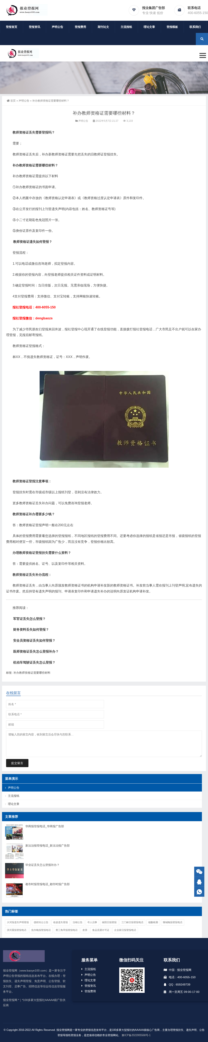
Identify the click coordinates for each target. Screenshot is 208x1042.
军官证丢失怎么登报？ (29, 618)
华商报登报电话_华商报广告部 (44, 826)
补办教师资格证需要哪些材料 (31, 672)
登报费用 (80, 26)
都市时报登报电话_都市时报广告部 (47, 884)
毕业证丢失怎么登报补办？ (42, 864)
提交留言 (17, 763)
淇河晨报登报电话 (16, 930)
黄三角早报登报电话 (67, 930)
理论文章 (149, 26)
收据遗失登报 (60, 922)
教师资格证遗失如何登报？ (32, 241)
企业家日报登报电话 (125, 930)
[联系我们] (199, 882)
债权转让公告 (41, 922)
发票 (84, 930)
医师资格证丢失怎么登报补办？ (36, 651)
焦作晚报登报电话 (41, 930)
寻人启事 (92, 922)
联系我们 (195, 26)
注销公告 (77, 922)
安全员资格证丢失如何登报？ (34, 640)
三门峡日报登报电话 (132, 922)
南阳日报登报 (109, 922)
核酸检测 (153, 922)
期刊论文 (103, 26)
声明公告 (57, 26)
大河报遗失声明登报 (18, 922)
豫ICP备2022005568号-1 (136, 1035)
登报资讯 (34, 26)
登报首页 (11, 26)
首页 (13, 100)
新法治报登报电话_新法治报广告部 (47, 845)
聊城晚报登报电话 (172, 922)
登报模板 (172, 26)
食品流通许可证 (100, 930)
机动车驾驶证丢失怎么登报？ (34, 662)
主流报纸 (126, 26)
